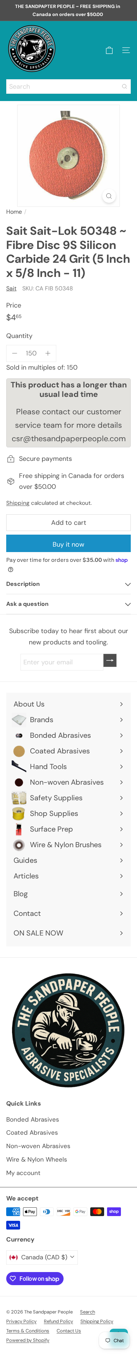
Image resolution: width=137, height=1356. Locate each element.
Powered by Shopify (27, 1340)
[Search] (124, 86)
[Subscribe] (110, 660)
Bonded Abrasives (32, 1119)
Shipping (18, 503)
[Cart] (109, 50)
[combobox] (68, 86)
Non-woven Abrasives (38, 1146)
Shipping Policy (96, 1321)
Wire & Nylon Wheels (36, 1159)
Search (87, 1312)
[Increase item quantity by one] (48, 353)
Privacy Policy (21, 1321)
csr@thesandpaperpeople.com (69, 439)
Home (14, 212)
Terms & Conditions (27, 1331)
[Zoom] (109, 196)
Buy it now (68, 544)
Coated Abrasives (32, 1132)
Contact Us (69, 1331)
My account (23, 1173)
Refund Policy (58, 1321)
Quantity (19, 335)
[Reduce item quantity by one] (14, 353)
